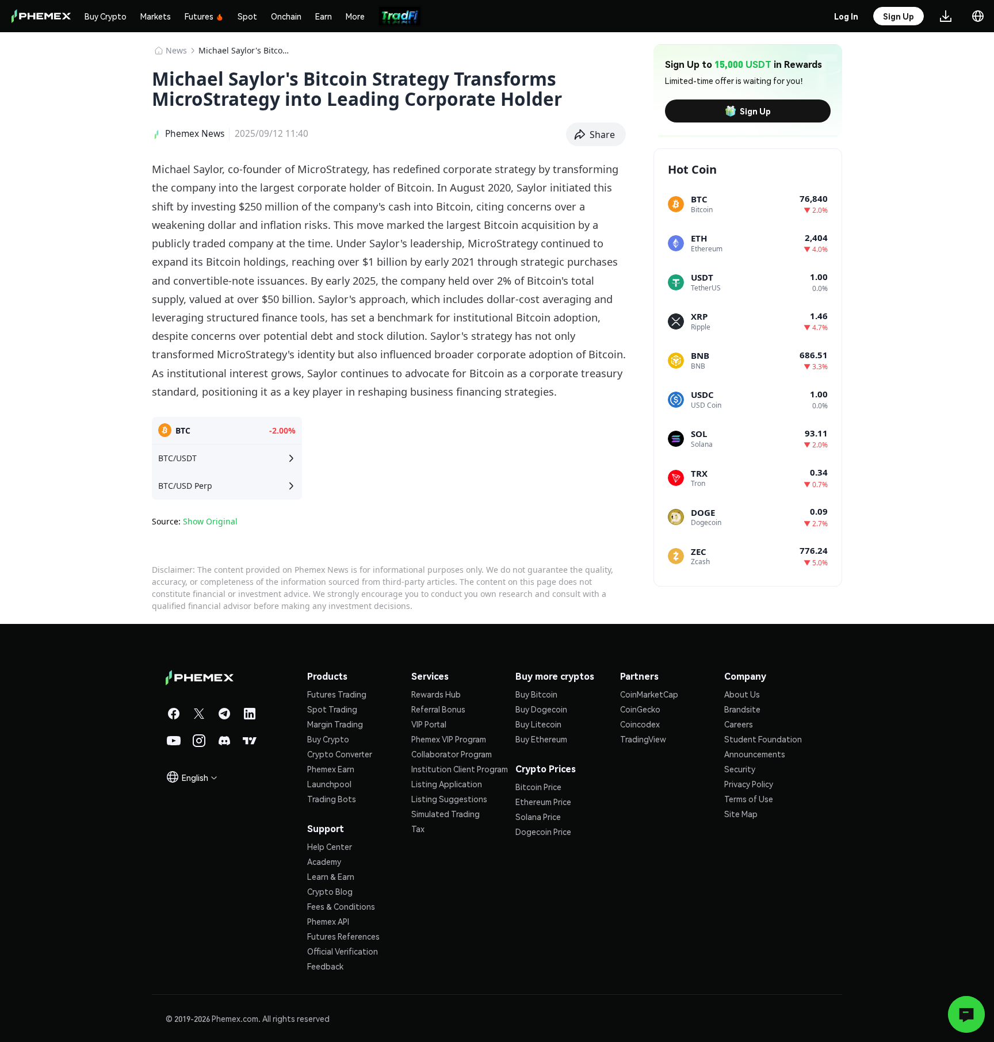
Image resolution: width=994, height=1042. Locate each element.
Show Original (210, 521)
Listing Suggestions (449, 799)
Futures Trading (336, 694)
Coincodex (640, 724)
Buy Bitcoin (536, 694)
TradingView (643, 739)
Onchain (286, 16)
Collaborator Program (451, 754)
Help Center (329, 846)
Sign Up (755, 111)
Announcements (754, 754)
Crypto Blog (330, 891)
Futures (199, 16)
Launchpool (329, 784)
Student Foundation (763, 739)
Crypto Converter (339, 754)
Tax (418, 828)
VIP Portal (428, 724)
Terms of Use (748, 799)
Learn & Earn (330, 876)
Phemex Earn (330, 769)
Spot (247, 16)
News (176, 50)
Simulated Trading (445, 814)
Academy (324, 861)
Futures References (343, 936)
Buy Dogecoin (541, 709)
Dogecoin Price (543, 831)
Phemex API (328, 921)
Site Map (741, 814)
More (355, 16)
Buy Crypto (106, 16)
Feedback (325, 966)
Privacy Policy (748, 784)
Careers (738, 724)
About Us (742, 694)
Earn (323, 16)
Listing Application (446, 784)
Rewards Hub (436, 694)
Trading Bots (331, 799)
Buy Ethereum (541, 739)
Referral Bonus (438, 709)
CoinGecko (640, 709)
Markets (155, 16)
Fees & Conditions (341, 906)
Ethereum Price (543, 801)
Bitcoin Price (538, 787)
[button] (596, 134)
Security (739, 769)
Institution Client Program (459, 769)
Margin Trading (335, 724)
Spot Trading (332, 709)
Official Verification (342, 951)
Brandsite (742, 709)
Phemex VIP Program (448, 739)
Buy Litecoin (538, 724)
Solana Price (538, 816)
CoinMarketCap (649, 694)
